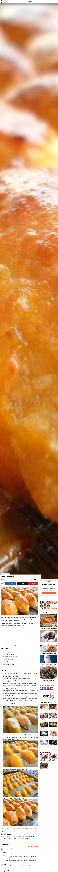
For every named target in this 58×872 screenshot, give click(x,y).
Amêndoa (5, 659)
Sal (3, 661)
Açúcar (4, 652)
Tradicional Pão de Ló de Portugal (49, 628)
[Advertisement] (19, 635)
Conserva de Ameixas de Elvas (48, 643)
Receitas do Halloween (43, 737)
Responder (5, 852)
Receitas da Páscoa (43, 719)
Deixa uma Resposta (33, 846)
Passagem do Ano (53, 718)
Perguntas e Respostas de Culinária (50, 608)
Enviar (48, 593)
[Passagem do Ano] (53, 715)
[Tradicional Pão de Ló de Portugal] (48, 620)
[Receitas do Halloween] (44, 733)
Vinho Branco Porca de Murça (49, 664)
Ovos (4, 663)
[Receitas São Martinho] (44, 724)
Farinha (4, 657)
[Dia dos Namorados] (53, 742)
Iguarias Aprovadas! (43, 710)
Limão (4, 664)
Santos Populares (53, 727)
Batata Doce (5, 651)
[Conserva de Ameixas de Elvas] (48, 636)
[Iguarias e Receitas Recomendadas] (44, 706)
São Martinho (25, 842)
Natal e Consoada (53, 709)
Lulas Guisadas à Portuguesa (49, 653)
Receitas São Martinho (44, 728)
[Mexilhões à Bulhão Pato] (48, 672)
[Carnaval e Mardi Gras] (53, 733)
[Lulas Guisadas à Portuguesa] (48, 648)
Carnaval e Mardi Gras (53, 737)
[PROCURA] (56, 1)
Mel (3, 654)
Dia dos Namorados (53, 746)
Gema (4, 666)
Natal (12, 842)
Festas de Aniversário (44, 746)
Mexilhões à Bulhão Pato (48, 680)
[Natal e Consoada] (53, 706)
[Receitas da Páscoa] (44, 715)
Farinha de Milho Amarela (8, 656)
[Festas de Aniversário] (44, 742)
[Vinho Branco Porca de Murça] (48, 659)
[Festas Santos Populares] (53, 724)
